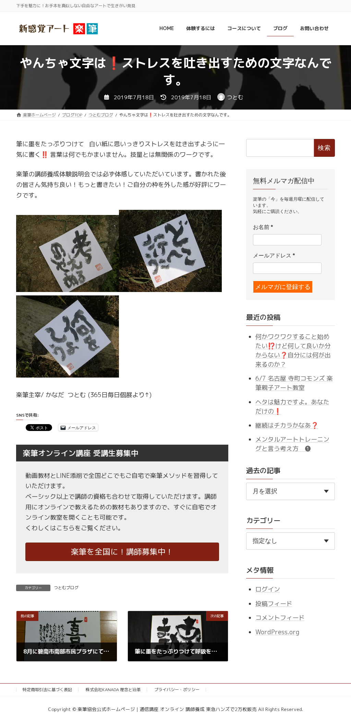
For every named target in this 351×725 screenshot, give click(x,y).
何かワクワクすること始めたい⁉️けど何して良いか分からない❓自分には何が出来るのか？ (293, 350)
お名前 (263, 227)
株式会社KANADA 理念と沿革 (113, 689)
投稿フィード (273, 603)
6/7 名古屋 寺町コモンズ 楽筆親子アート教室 (294, 383)
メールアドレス (274, 256)
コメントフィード (280, 617)
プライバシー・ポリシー (176, 689)
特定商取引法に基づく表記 (47, 689)
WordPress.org (277, 632)
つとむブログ (66, 587)
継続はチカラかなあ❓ (286, 425)
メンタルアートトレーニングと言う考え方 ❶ (292, 444)
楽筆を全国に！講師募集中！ (122, 551)
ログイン (267, 589)
